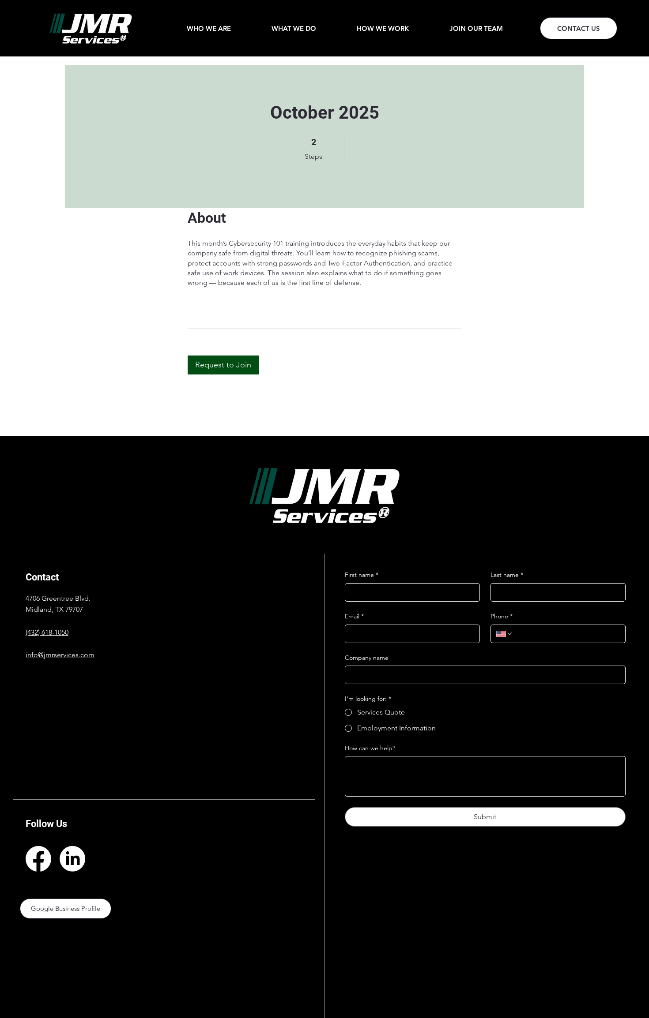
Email (354, 616)
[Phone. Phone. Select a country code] (504, 633)
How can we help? (370, 748)
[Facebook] (38, 859)
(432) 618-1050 (47, 632)
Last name (507, 575)
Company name (367, 658)
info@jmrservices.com (60, 655)
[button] (208, 28)
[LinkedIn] (72, 859)
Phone (502, 616)
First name (361, 575)
